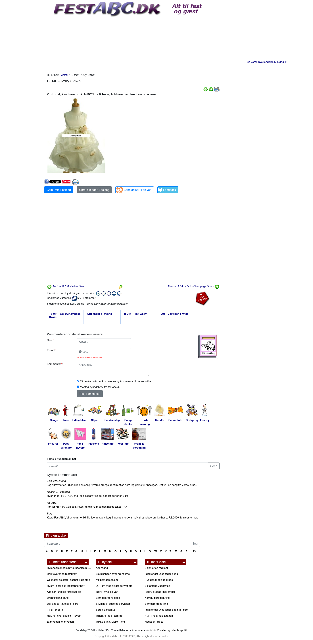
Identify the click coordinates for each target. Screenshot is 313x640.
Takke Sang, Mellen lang (110, 621)
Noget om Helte (154, 621)
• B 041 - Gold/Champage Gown (64, 315)
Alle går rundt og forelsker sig (64, 591)
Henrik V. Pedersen (58, 491)
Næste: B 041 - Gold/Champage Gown (191, 286)
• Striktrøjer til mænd (99, 314)
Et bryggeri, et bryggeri (60, 621)
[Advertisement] (133, 43)
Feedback (169, 190)
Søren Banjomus (106, 609)
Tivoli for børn (55, 609)
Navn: (51, 340)
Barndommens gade (108, 597)
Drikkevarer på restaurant (62, 574)
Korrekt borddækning (157, 597)
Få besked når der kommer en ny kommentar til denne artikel (116, 381)
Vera (49, 513)
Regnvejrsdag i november (160, 591)
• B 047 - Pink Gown (134, 314)
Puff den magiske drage (159, 580)
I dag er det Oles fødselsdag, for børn (166, 609)
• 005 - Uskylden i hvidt (173, 314)
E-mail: (51, 350)
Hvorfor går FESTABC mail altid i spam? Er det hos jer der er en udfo (87, 495)
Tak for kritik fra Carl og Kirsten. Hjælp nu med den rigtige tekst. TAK (87, 506)
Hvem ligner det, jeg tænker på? (66, 585)
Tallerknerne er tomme (109, 615)
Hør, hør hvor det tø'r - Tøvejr (64, 615)
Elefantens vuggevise (157, 585)
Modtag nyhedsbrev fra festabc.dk (100, 387)
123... (194, 551)
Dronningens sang (57, 597)
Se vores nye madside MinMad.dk (267, 62)
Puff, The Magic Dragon (159, 615)
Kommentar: (55, 364)
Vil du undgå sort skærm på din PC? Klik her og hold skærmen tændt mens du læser (102, 94)
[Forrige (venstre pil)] (205, 89)
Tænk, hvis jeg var (107, 591)
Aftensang (102, 568)
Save (67, 181)
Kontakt (150, 630)
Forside (64, 75)
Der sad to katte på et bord (62, 603)
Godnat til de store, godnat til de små (68, 580)
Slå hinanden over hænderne (113, 574)
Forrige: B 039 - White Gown (69, 286)
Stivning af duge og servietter (113, 603)
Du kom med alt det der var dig (114, 585)
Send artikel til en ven (137, 190)
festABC (52, 502)
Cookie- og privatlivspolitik (172, 630)
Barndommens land (156, 603)
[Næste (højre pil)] (211, 89)
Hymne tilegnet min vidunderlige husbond (69, 568)
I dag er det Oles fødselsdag (161, 574)
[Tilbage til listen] (120, 286)
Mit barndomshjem (107, 580)
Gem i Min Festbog (59, 190)
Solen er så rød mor (156, 568)
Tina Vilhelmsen (56, 481)
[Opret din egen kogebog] (208, 346)
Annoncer (137, 630)
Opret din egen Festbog (94, 190)
